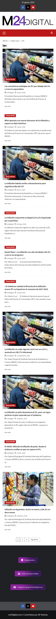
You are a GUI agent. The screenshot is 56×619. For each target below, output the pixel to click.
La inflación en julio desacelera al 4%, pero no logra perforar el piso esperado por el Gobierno (27, 414)
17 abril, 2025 (21, 293)
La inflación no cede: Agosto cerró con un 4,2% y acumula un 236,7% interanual (26, 351)
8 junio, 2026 (21, 190)
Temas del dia (10, 79)
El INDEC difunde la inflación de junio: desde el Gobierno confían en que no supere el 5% (25, 448)
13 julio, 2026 (21, 127)
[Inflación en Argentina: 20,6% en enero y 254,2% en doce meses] (28, 489)
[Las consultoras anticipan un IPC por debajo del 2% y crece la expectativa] (28, 66)
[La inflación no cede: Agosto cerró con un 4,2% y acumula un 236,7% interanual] (28, 329)
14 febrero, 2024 (22, 516)
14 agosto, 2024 (22, 419)
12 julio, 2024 (21, 453)
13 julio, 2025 (21, 258)
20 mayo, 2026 (21, 224)
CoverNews (28, 614)
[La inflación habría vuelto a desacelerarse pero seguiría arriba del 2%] (28, 163)
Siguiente (34, 539)
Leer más (8, 106)
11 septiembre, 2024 (23, 356)
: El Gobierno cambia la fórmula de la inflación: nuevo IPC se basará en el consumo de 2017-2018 (26, 288)
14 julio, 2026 (21, 93)
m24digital (10, 93)
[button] (5, 32)
